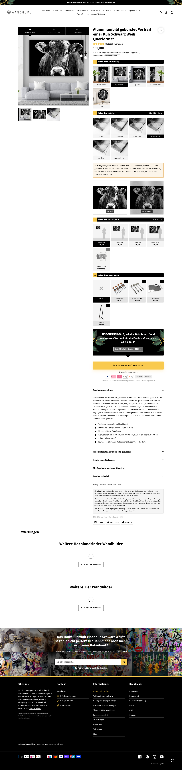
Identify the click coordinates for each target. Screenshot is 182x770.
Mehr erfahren (35, 708)
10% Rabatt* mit (104, 2)
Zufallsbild (97, 724)
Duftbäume (97, 729)
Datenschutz (134, 696)
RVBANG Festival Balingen (54, 744)
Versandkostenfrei (112, 53)
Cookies (132, 715)
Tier (87, 587)
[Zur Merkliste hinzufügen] (161, 30)
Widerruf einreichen (101, 691)
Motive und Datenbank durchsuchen (92, 668)
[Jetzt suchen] (124, 662)
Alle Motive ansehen (91, 564)
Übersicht (152, 113)
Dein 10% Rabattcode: (127, 349)
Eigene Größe (157, 219)
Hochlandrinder (109, 484)
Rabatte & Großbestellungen (104, 705)
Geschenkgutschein (101, 715)
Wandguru (160, 764)
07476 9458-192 (66, 700)
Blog (95, 734)
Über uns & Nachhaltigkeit (104, 710)
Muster (160, 113)
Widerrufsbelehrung (137, 700)
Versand (132, 705)
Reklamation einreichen (103, 696)
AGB (131, 710)
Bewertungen (98, 719)
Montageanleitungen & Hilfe (104, 700)
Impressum (133, 691)
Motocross (40, 744)
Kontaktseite (65, 705)
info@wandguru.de (68, 696)
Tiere (119, 484)
